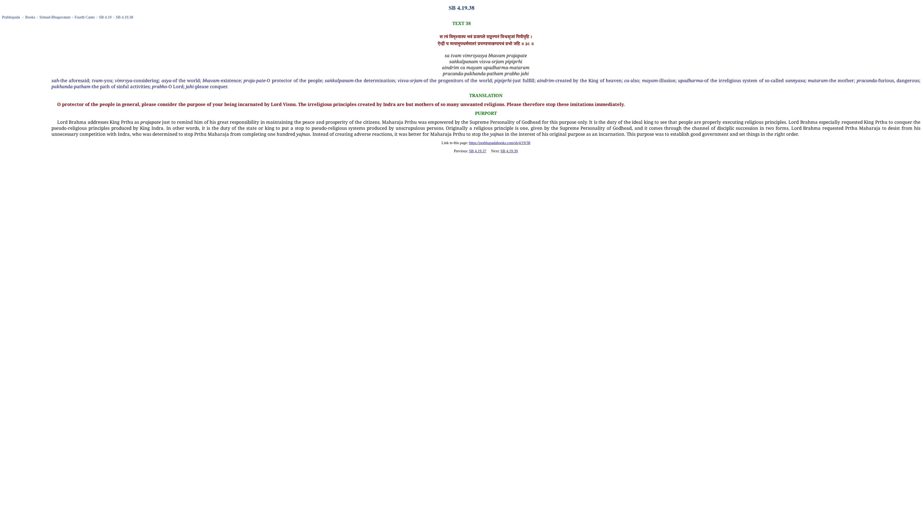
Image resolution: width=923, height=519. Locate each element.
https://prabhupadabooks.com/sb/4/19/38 (499, 143)
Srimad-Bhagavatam (54, 17)
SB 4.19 (105, 17)
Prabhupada (11, 17)
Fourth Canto (85, 17)
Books (30, 17)
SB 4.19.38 (124, 17)
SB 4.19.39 (509, 151)
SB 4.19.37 (477, 151)
